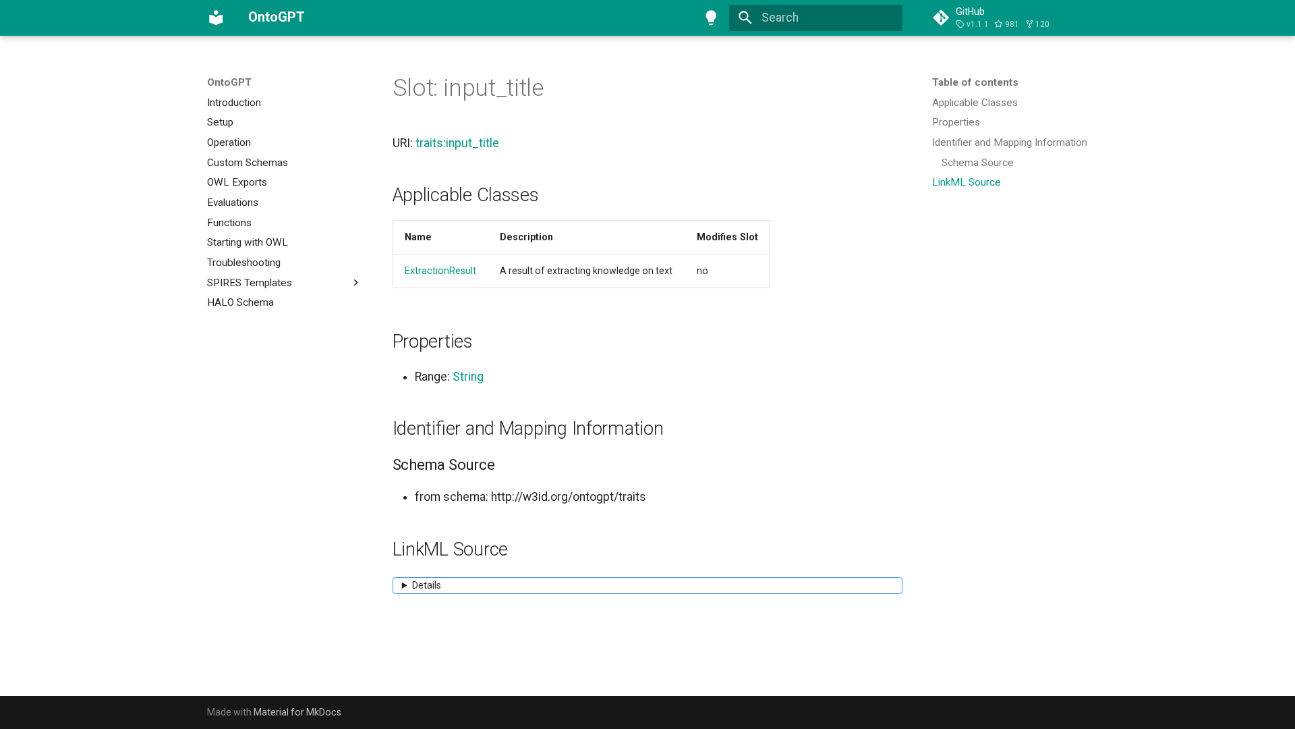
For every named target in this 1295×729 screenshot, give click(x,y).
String (468, 376)
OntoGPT (229, 82)
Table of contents (975, 82)
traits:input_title (457, 143)
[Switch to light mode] (711, 17)
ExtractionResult (440, 270)
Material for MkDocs (297, 712)
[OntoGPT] (216, 17)
